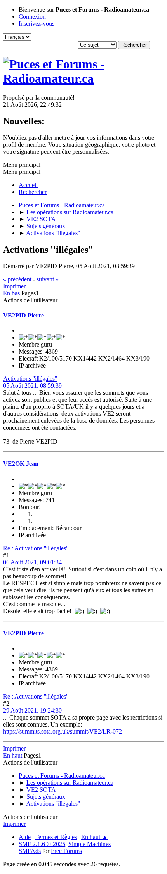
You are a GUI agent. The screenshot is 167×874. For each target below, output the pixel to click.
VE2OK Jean (20, 463)
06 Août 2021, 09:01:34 (32, 562)
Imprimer (14, 286)
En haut (12, 755)
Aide (25, 837)
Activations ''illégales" (30, 378)
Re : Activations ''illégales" (36, 548)
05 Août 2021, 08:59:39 (32, 385)
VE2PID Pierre (23, 315)
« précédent (17, 279)
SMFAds (30, 851)
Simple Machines (89, 844)
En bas (11, 293)
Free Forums (66, 851)
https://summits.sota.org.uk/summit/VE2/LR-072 (62, 731)
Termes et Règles (56, 837)
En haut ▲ (94, 837)
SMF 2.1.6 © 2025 (42, 844)
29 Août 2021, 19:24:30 (32, 710)
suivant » (48, 279)
